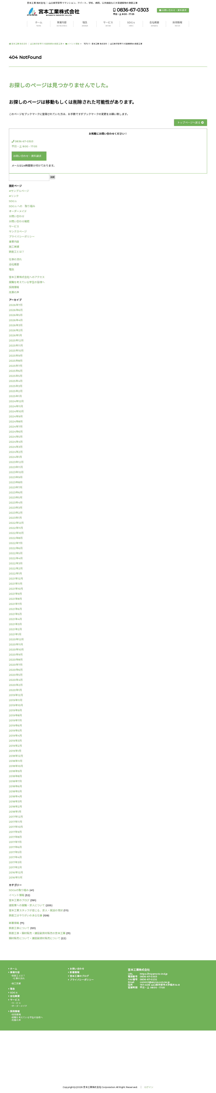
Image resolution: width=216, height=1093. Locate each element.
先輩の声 (14, 292)
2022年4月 (16, 558)
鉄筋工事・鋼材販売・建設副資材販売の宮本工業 (37, 933)
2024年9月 (16, 416)
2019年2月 (15, 745)
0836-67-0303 (133, 10)
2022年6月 (16, 548)
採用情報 (177, 24)
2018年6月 (15, 786)
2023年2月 (15, 512)
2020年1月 (15, 690)
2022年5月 (15, 553)
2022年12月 (16, 522)
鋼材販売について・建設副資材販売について (34, 938)
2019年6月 (15, 725)
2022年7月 (15, 543)
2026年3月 (15, 325)
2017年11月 (15, 821)
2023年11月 (16, 467)
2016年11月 (15, 877)
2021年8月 (15, 598)
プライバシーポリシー (22, 236)
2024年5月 (15, 436)
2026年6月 (16, 310)
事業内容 (62, 24)
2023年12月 (16, 462)
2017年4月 (15, 857)
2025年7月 (15, 365)
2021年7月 (15, 603)
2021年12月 (16, 578)
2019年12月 (16, 695)
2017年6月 (15, 847)
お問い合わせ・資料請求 (174, 10)
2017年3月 (15, 862)
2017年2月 (15, 867)
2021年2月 (15, 629)
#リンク (14, 196)
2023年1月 (15, 517)
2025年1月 (15, 396)
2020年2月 (16, 685)
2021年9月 (15, 593)
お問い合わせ (16, 216)
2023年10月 (16, 472)
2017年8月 (15, 836)
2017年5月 (15, 852)
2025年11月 (16, 345)
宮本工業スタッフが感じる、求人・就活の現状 (36, 910)
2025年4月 (15, 381)
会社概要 (154, 24)
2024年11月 (16, 406)
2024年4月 (16, 441)
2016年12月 (16, 872)
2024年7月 (15, 426)
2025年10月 (16, 350)
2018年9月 (15, 771)
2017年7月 (15, 842)
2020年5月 (15, 674)
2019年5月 (15, 730)
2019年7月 (15, 720)
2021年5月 (15, 614)
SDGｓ (131, 24)
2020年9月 (16, 654)
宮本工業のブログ (19, 900)
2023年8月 (15, 482)
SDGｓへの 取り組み (22, 206)
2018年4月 (15, 796)
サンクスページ (18, 231)
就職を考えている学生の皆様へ (27, 282)
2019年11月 (15, 700)
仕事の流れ (15, 259)
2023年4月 (15, 502)
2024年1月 (15, 457)
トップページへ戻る (189, 122)
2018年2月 (15, 806)
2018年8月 (15, 776)
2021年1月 (15, 634)
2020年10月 (16, 649)
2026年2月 (16, 330)
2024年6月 (16, 431)
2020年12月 (16, 639)
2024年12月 (16, 401)
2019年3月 (15, 740)
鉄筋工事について (19, 928)
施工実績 (14, 246)
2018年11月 (15, 760)
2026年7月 (15, 305)
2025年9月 (15, 355)
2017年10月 (16, 826)
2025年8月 (15, 360)
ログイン (148, 1087)
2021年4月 (15, 619)
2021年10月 (16, 588)
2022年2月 (16, 568)
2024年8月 (16, 421)
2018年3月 (15, 801)
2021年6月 (15, 609)
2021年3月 (15, 624)
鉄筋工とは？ (16, 251)
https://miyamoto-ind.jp (154, 973)
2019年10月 (16, 705)
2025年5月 (15, 375)
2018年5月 (15, 791)
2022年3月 (15, 563)
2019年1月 (15, 750)
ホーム (38, 24)
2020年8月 (16, 659)
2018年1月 (15, 811)
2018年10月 (16, 766)
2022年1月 (15, 573)
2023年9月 (15, 477)
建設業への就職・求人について (27, 905)
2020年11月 (16, 644)
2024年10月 (16, 411)
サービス (108, 24)
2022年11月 (16, 527)
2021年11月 (15, 583)
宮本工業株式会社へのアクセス (27, 277)
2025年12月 (16, 340)
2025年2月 (15, 391)
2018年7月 (15, 781)
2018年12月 (16, 755)
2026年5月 (15, 315)
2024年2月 (16, 451)
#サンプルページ (19, 191)
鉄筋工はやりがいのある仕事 (25, 915)
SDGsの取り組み (19, 890)
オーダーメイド (18, 211)
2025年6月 (15, 370)
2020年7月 (15, 664)
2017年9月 (15, 831)
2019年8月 (15, 715)
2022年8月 (16, 538)
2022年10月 (16, 533)
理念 (85, 24)
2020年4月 (16, 679)
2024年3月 (15, 446)
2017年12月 (16, 816)
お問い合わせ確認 (19, 221)
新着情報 (14, 923)
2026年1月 (15, 335)
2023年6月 (15, 492)
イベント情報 (16, 895)
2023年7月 (15, 487)
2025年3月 (15, 386)
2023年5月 (15, 497)
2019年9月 (15, 710)
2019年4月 (15, 735)
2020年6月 (16, 669)
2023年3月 (15, 507)
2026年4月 (16, 320)
